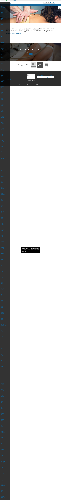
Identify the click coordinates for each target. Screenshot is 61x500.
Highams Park (2, 283)
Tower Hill (2, 460)
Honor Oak (2, 294)
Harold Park (2, 264)
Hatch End (2, 271)
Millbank (2, 373)
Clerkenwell (2, 123)
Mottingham (2, 384)
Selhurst (2, 420)
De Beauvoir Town (3, 159)
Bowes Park (2, 70)
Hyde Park (2, 301)
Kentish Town (2, 313)
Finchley (2, 205)
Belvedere (2, 49)
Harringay (2, 266)
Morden (2, 379)
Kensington (2, 312)
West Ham (2, 484)
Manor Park (2, 360)
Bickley (2, 57)
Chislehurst (2, 117)
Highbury (2, 284)
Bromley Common (3, 80)
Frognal (2, 218)
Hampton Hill (2, 252)
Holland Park (2, 290)
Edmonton (2, 183)
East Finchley (2, 176)
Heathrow (2, 277)
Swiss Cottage (2, 449)
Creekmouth (2, 141)
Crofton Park (2, 145)
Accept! (23, 251)
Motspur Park (2, 383)
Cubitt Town (2, 152)
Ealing (1, 169)
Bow (1, 69)
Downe (2, 165)
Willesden (2, 491)
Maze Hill (2, 367)
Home (18, 84)
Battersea (2, 35)
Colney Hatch (2, 129)
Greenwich (2, 235)
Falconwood (2, 201)
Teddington (2, 450)
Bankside (2, 23)
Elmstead (2, 189)
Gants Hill (2, 223)
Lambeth (2, 330)
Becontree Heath (3, 41)
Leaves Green (2, 336)
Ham (1, 246)
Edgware (2, 182)
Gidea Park (2, 224)
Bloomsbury (2, 64)
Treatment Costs (31, 84)
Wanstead (2, 478)
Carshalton (2, 98)
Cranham (2, 139)
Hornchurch (2, 296)
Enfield (2, 193)
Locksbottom (2, 347)
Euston (2, 200)
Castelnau (2, 99)
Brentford (2, 74)
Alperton (2, 12)
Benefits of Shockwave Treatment (30, 49)
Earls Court (2, 170)
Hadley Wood (2, 242)
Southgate (2, 437)
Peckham (2, 401)
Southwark (2, 438)
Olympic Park (2, 396)
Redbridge (2, 414)
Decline (25, 251)
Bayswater (2, 36)
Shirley (2, 425)
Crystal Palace (2, 151)
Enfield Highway (3, 194)
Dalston (2, 157)
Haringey (2, 258)
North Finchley (2, 390)
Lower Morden (2, 353)
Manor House (2, 359)
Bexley (2, 54)
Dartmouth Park (2, 158)
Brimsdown (2, 75)
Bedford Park (2, 43)
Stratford (2, 444)
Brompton (2, 81)
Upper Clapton (2, 466)
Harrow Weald (2, 270)
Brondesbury (2, 82)
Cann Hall (2, 94)
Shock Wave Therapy (35, 84)
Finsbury (2, 206)
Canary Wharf (2, 93)
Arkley (1, 19)
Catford (2, 100)
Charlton (2, 105)
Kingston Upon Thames (3, 324)
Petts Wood (2, 403)
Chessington (2, 111)
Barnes (2, 30)
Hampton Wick (2, 253)
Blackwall (2, 63)
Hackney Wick (2, 241)
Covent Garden (2, 135)
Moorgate (2, 378)
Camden (2, 92)
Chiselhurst (2, 116)
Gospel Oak (2, 230)
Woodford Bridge (3, 496)
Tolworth (2, 455)
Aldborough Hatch (3, 7)
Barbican (2, 24)
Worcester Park (2, 498)
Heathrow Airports (3, 278)
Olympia (2, 395)
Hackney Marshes (3, 240)
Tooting (2, 456)
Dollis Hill (2, 164)
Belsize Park (2, 48)
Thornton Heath (2, 454)
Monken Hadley (3, 377)
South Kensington (3, 432)
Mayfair (2, 366)
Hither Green (2, 288)
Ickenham (2, 302)
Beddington (2, 42)
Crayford (2, 140)
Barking (2, 25)
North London (2, 391)
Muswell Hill (2, 385)
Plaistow (2, 408)
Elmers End (2, 188)
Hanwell (2, 254)
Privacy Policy (29, 249)
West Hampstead (3, 485)
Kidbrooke (2, 318)
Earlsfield (2, 171)
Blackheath (2, 62)
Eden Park (2, 181)
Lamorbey (2, 331)
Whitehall (2, 490)
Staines (2, 442)
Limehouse (2, 342)
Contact (40, 84)
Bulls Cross (2, 86)
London (2, 348)
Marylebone (2, 365)
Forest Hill (2, 212)
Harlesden (2, 259)
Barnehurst (2, 29)
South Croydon (2, 431)
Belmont (2, 47)
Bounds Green (2, 68)
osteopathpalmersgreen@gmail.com (10, 79)
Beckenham (2, 37)
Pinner (1, 407)
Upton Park (2, 467)
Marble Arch (2, 361)
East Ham (2, 177)
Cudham (2, 153)
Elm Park (2, 187)
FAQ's (37, 84)
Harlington (2, 260)
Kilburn (2, 319)
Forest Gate (2, 211)
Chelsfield (2, 110)
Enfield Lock (2, 195)
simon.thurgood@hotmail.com (50, 37)
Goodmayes (2, 229)
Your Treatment (26, 84)
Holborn (2, 289)
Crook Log (2, 146)
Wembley (2, 480)
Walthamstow (2, 473)
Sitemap (42, 84)
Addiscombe (2, 6)
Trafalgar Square (3, 461)
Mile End (2, 371)
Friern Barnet (2, 217)
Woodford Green (3, 497)
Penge (1, 402)
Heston (2, 282)
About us (20, 84)
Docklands (2, 163)
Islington (2, 307)
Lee (1, 337)
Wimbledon (2, 492)
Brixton (2, 76)
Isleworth (2, 306)
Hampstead (2, 248)
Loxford (2, 354)
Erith (1, 199)
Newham (2, 389)
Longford (2, 349)
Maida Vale (2, 355)
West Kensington (3, 486)
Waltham (2, 472)
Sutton (1, 448)
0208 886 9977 (51, 2)
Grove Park (2, 236)
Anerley (2, 13)
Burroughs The (2, 88)
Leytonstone (2, 341)
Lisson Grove (2, 343)
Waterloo (2, 479)
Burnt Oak (2, 87)
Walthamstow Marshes (3, 474)
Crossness (2, 147)
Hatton (1, 272)
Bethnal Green (2, 53)
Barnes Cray (2, 31)
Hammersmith (2, 247)
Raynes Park (2, 413)
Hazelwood (2, 276)
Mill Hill (2, 372)
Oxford (1, 397)
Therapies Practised (23, 84)
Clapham (2, 122)
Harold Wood (2, 265)
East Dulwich (2, 175)
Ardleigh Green (2, 18)
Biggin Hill (2, 58)
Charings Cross (2, 104)
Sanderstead (2, 419)
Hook (1, 295)
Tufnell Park (2, 462)
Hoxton (2, 300)
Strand (1, 443)
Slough (2, 426)
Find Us (38, 84)
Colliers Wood (2, 128)
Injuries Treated (29, 84)
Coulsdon (2, 134)
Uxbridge (2, 468)
